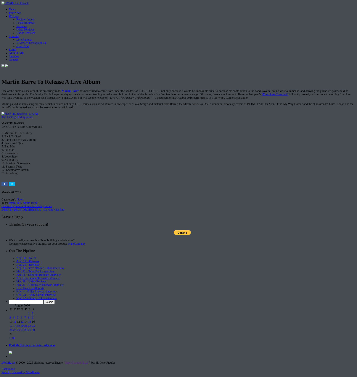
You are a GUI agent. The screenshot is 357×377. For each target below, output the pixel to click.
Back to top (8, 368)
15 (29, 321)
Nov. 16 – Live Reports (30, 288)
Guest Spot (22, 46)
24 (10, 329)
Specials (14, 36)
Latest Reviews (25, 22)
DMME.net (8, 362)
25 (14, 329)
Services (14, 56)
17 (10, 325)
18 (14, 325)
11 (14, 321)
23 (33, 325)
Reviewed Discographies (31, 42)
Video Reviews (25, 29)
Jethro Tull (15, 202)
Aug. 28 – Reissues (27, 261)
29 (29, 329)
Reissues (21, 26)
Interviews (15, 12)
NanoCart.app (76, 243)
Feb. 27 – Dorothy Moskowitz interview (40, 284)
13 (22, 321)
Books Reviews (25, 32)
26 (18, 329)
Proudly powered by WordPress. (20, 372)
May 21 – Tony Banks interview (35, 271)
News (12, 9)
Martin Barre (70, 91)
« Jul (12, 337)
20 (22, 325)
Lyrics (12, 49)
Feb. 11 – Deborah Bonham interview (38, 274)
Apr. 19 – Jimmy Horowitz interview (38, 278)
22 (29, 325)
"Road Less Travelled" (275, 94)
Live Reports (24, 39)
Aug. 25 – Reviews (27, 264)
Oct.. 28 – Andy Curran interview (36, 294)
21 (25, 325)
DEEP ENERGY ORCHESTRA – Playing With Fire (32, 209)
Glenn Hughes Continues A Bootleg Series (26, 206)
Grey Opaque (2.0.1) (77, 362)
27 (22, 329)
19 (18, 325)
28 (25, 329)
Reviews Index (25, 19)
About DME (16, 53)
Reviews (14, 16)
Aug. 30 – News (26, 258)
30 (33, 329)
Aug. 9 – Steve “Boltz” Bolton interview (40, 268)
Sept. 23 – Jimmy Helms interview (36, 298)
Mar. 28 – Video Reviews (31, 281)
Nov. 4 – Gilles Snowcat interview (36, 291)
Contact (13, 59)
